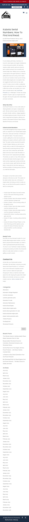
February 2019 (6, 502)
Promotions (16, 7)
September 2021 (7, 420)
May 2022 (5, 399)
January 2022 (6, 410)
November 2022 (7, 383)
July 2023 (5, 370)
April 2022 (5, 402)
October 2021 (6, 417)
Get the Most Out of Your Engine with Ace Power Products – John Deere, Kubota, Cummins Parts (13, 350)
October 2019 (6, 481)
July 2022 (5, 394)
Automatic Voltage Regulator (10, 292)
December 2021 (7, 412)
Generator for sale (7, 300)
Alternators (6, 289)
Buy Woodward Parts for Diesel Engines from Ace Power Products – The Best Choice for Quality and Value (14, 361)
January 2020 (6, 473)
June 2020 (5, 460)
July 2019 (5, 489)
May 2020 (5, 462)
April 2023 (5, 373)
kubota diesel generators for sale (11, 311)
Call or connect (15, 279)
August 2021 (6, 423)
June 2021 (5, 428)
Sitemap (15, 519)
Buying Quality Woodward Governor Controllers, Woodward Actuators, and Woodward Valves (12, 343)
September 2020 (7, 452)
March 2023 (6, 375)
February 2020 (6, 470)
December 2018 (7, 507)
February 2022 (6, 407)
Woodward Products (8, 324)
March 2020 (6, 468)
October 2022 (6, 386)
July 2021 (5, 425)
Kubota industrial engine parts (10, 40)
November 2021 (7, 415)
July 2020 (5, 457)
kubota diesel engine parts (9, 308)
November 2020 (7, 446)
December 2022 (7, 381)
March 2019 (6, 499)
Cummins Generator (8, 295)
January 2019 (6, 504)
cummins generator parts (9, 297)
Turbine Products (7, 318)
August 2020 (6, 454)
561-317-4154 (6, 4)
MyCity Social (8, 519)
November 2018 (7, 510)
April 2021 (5, 433)
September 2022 (7, 389)
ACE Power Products (9, 38)
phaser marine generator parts (10, 316)
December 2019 (7, 475)
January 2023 (6, 378)
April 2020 (5, 465)
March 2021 (6, 436)
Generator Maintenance (9, 303)
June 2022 (5, 396)
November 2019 (7, 478)
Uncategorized (6, 321)
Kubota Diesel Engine (8, 305)
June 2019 (5, 491)
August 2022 (6, 391)
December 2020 (7, 444)
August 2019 (6, 486)
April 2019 (5, 497)
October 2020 (6, 449)
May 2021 (5, 431)
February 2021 (6, 439)
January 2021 (6, 441)
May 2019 (5, 494)
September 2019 (7, 483)
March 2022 (6, 404)
